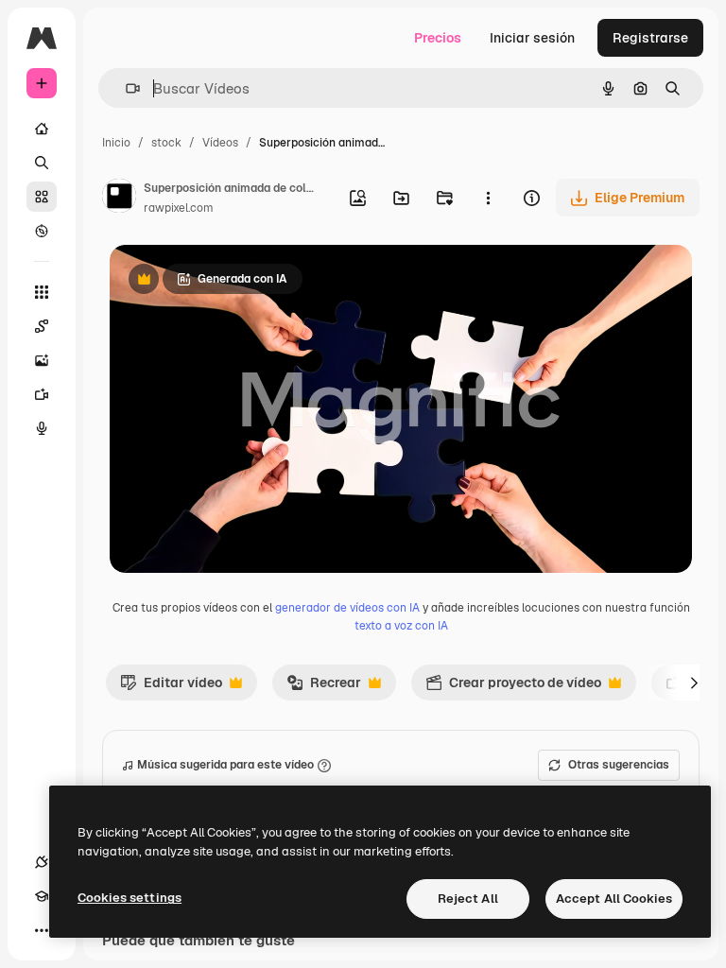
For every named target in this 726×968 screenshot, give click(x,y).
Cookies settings (130, 898)
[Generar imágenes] (41, 360)
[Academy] (41, 896)
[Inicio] (41, 128)
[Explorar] (41, 231)
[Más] (41, 930)
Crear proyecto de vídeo (513, 687)
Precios (437, 37)
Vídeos (220, 142)
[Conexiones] (41, 862)
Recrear (323, 687)
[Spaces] (41, 326)
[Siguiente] (694, 682)
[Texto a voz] (41, 428)
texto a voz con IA (401, 625)
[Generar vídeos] (41, 394)
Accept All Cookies (614, 898)
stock (166, 142)
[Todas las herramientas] (41, 292)
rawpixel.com (179, 208)
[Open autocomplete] (125, 88)
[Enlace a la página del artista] (119, 198)
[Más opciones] (488, 197)
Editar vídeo (171, 687)
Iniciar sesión (532, 37)
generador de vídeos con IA (347, 607)
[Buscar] (41, 162)
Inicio (116, 142)
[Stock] (41, 197)
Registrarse (650, 37)
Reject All (468, 898)
